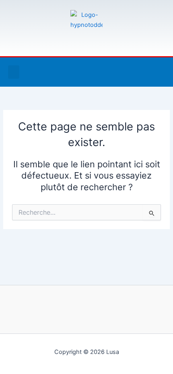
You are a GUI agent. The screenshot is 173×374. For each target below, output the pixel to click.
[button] (13, 72)
